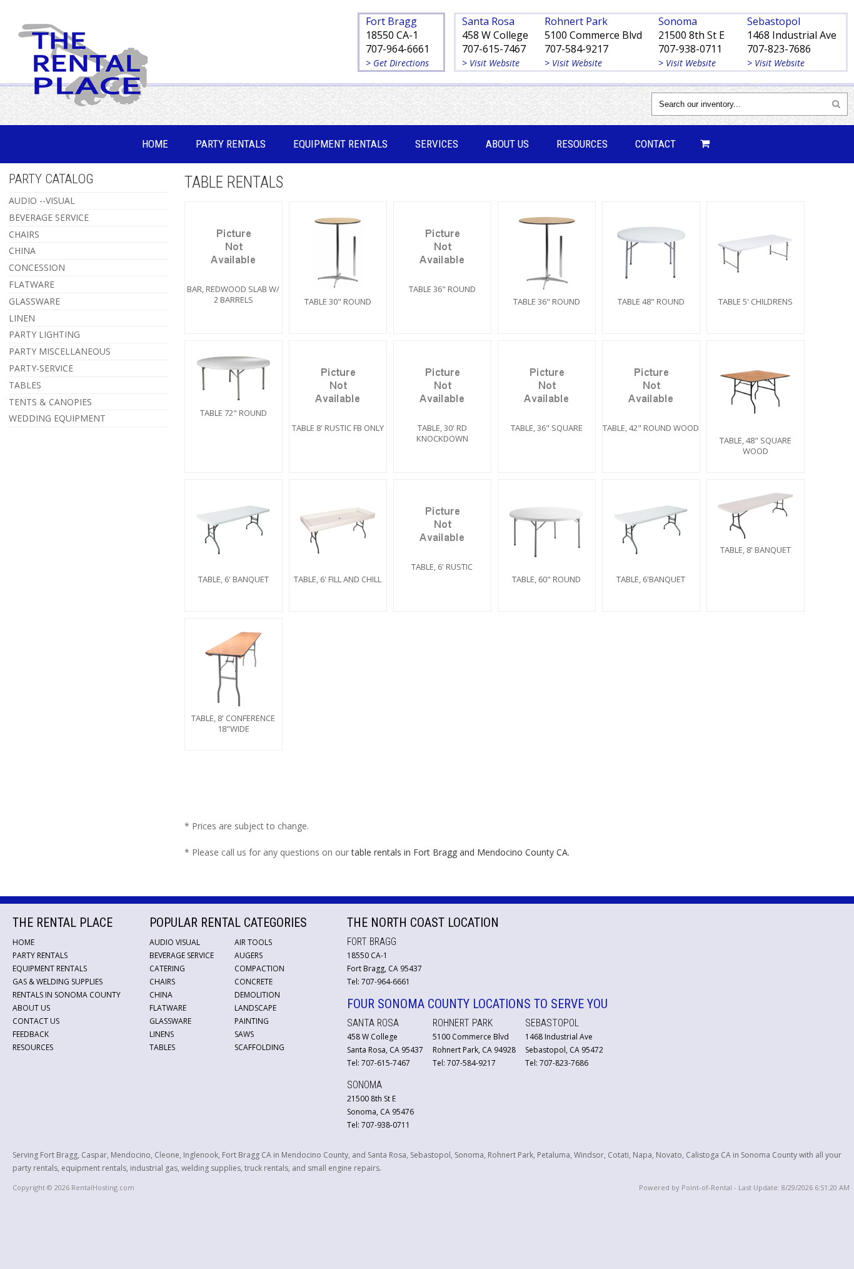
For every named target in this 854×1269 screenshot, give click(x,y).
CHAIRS (24, 234)
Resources (582, 144)
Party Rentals (231, 144)
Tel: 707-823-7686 (556, 1063)
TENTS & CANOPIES (50, 402)
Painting (251, 1021)
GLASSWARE (34, 301)
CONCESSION (37, 267)
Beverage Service (181, 955)
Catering (167, 968)
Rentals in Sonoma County (67, 994)
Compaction (259, 968)
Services (436, 144)
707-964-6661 (398, 49)
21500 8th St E (691, 35)
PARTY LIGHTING (44, 334)
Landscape (255, 1008)
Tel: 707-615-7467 (378, 1063)
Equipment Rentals (340, 144)
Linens (161, 1034)
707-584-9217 (576, 49)
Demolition (257, 994)
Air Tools (253, 942)
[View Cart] (702, 144)
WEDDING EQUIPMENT (57, 418)
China (161, 994)
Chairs (162, 981)
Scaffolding (259, 1047)
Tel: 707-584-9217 (464, 1063)
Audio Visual (174, 942)
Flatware (167, 1008)
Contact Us (36, 1021)
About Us (507, 144)
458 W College (495, 35)
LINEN (22, 318)
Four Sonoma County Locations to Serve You (477, 1003)
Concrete (253, 981)
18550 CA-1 (392, 35)
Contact (655, 144)
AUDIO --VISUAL (42, 200)
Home (155, 144)
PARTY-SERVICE (41, 368)
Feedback (31, 1034)
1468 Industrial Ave (791, 35)
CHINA (22, 250)
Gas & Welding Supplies (58, 981)
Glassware (170, 1021)
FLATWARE (31, 284)
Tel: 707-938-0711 (378, 1125)
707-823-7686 (779, 49)
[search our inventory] (836, 103)
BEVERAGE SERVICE (49, 217)
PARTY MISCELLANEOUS (60, 351)
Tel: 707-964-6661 (378, 981)
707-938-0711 (690, 49)
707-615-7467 (494, 49)
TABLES (25, 385)
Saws (244, 1034)
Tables (162, 1047)
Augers (248, 955)
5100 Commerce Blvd (593, 35)
